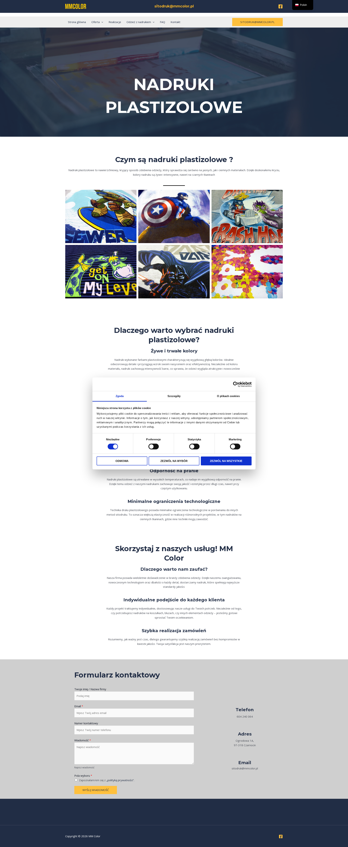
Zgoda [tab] (120, 396)
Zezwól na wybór (174, 460)
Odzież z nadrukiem (139, 22)
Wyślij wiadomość (95, 790)
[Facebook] (280, 6)
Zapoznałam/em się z (106, 780)
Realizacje (115, 22)
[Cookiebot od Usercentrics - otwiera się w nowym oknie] (236, 384)
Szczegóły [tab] (174, 396)
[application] (101, 21)
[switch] (153, 446)
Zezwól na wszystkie (226, 460)
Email (78, 706)
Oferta (95, 22)
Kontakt (175, 22)
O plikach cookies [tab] (228, 396)
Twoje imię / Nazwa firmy (90, 689)
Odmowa (122, 460)
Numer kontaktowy (86, 723)
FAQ (162, 22)
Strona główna (77, 22)
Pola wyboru (83, 775)
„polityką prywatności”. (120, 780)
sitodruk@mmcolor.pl (174, 6)
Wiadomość (82, 740)
